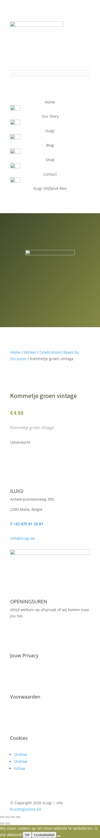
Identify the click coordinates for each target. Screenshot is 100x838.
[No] (59, 836)
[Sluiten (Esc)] (18, 817)
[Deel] (13, 817)
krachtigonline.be (25, 809)
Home (15, 352)
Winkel (30, 352)
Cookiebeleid (44, 834)
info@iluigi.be (22, 538)
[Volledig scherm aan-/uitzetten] (7, 817)
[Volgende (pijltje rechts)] (7, 823)
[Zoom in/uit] (2, 817)
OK (27, 834)
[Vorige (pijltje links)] (2, 823)
